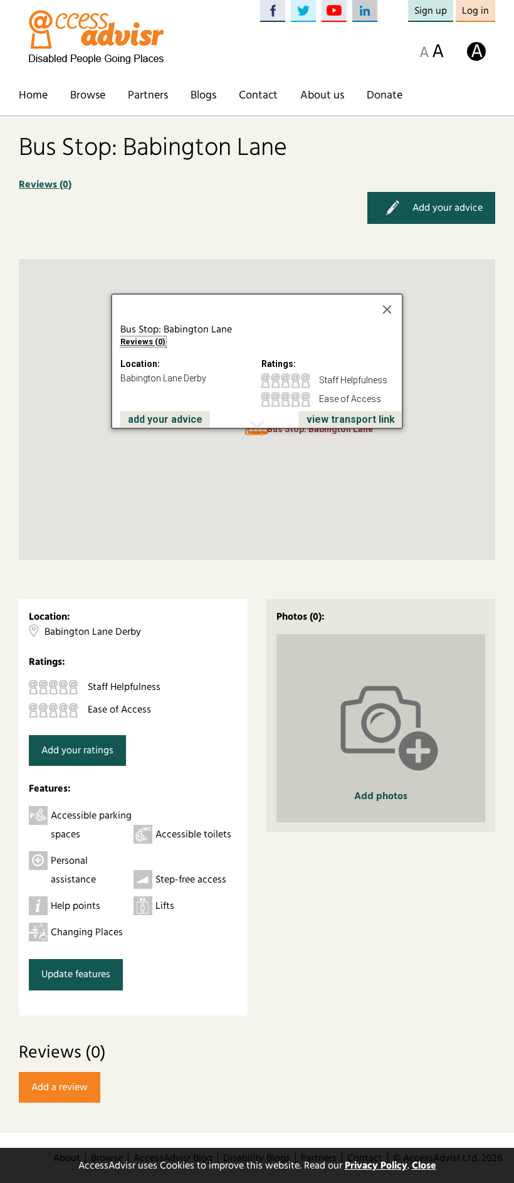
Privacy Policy (376, 1165)
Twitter (303, 11)
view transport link (351, 419)
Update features (75, 974)
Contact (258, 95)
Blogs (203, 95)
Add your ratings (77, 750)
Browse (87, 95)
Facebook (272, 11)
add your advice (165, 419)
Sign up (430, 11)
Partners (148, 95)
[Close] (387, 309)
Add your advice (447, 207)
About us (322, 95)
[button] (256, 432)
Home (33, 95)
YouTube (334, 11)
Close (424, 1165)
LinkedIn (364, 11)
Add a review (59, 1087)
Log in (475, 11)
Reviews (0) (45, 184)
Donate (384, 95)
